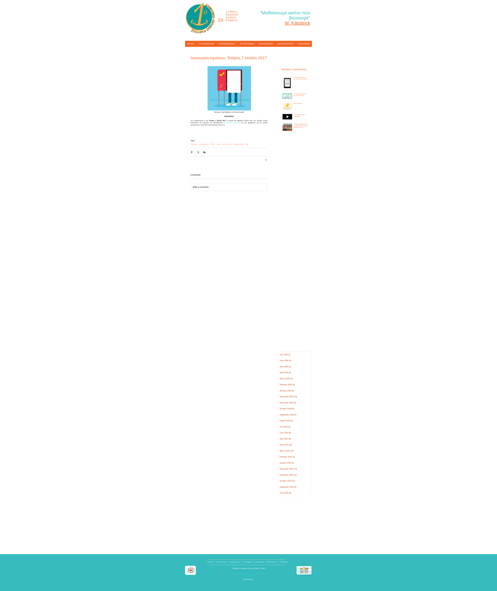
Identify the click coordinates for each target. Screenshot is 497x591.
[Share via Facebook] (192, 152)
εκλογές (219, 144)
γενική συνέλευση (227, 144)
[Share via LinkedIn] (204, 152)
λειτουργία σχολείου (204, 144)
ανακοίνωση (194, 144)
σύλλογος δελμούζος (238, 144)
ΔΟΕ (247, 144)
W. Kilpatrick (297, 23)
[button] (248, 579)
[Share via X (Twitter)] (198, 152)
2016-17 (213, 144)
